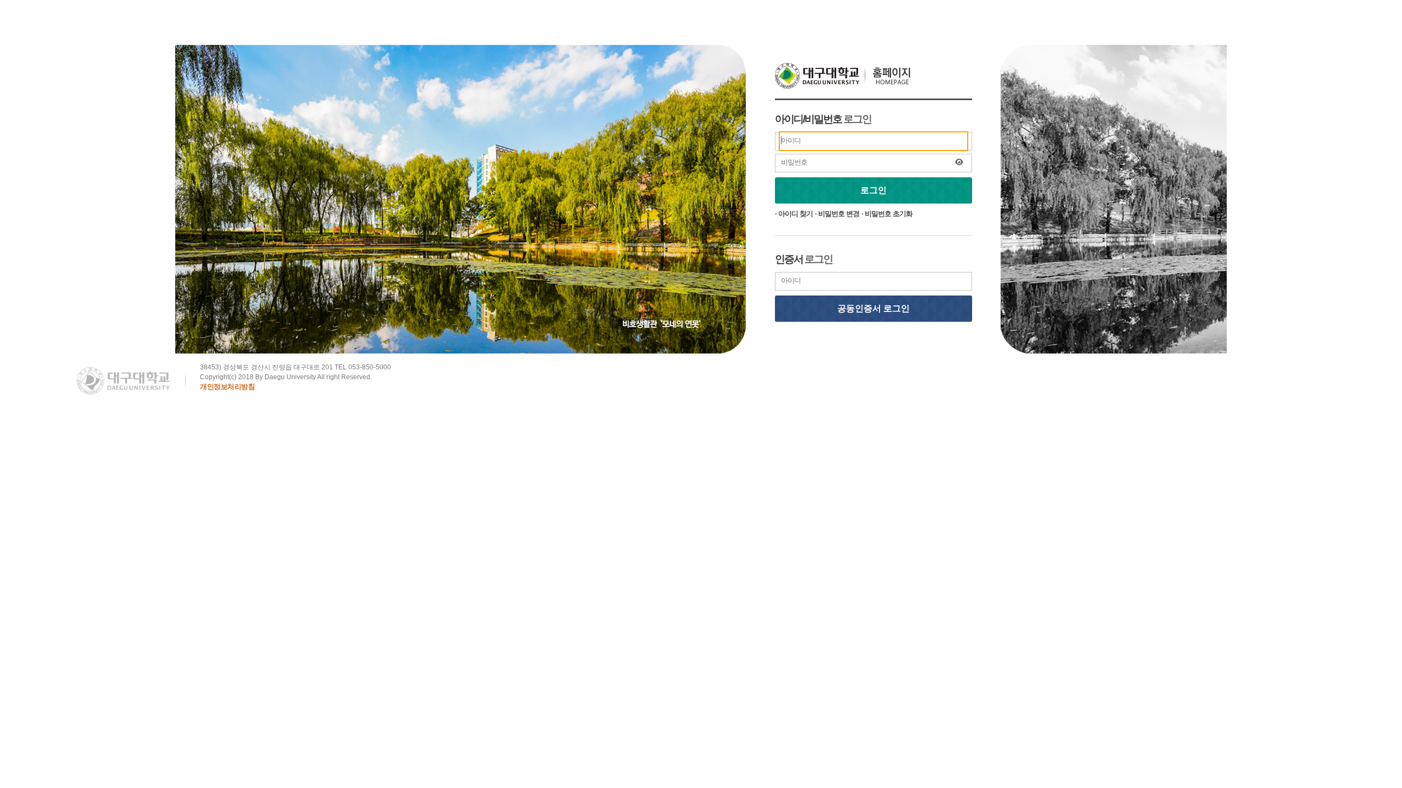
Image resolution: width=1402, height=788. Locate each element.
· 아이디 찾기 (794, 214)
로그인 (873, 190)
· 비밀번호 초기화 (886, 214)
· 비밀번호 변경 (837, 214)
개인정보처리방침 (227, 387)
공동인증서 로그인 (873, 308)
